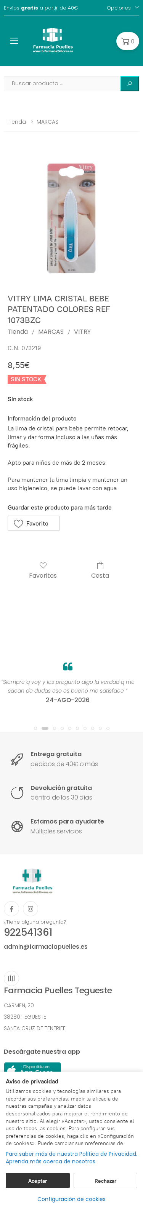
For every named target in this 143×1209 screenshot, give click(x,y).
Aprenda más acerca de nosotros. (51, 1161)
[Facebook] (11, 908)
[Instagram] (30, 908)
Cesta (100, 575)
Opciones (119, 7)
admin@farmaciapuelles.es (46, 946)
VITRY (82, 331)
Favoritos (43, 575)
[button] (127, 41)
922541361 (28, 932)
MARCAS (47, 122)
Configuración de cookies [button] (71, 1199)
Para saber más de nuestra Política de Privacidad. (71, 1154)
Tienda (17, 122)
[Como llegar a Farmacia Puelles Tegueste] (11, 978)
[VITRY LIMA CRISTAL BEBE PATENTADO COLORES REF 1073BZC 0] (71, 218)
